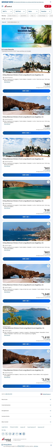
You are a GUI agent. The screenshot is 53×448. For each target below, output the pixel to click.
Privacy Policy (21, 446)
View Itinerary (7, 82)
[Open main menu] (2, 6)
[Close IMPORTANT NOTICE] (50, 2)
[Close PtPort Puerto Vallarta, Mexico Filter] (18, 22)
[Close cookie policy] (51, 445)
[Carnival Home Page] (8, 6)
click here (36, 446)
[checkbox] (48, 55)
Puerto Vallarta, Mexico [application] (12, 22)
